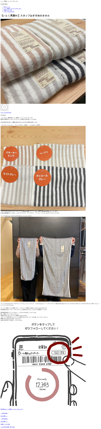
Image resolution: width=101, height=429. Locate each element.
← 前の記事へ (4, 413)
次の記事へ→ (4, 416)
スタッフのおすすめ (6, 112)
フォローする (4, 4)
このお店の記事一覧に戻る (8, 427)
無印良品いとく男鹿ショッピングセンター (12, 409)
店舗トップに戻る (5, 424)
